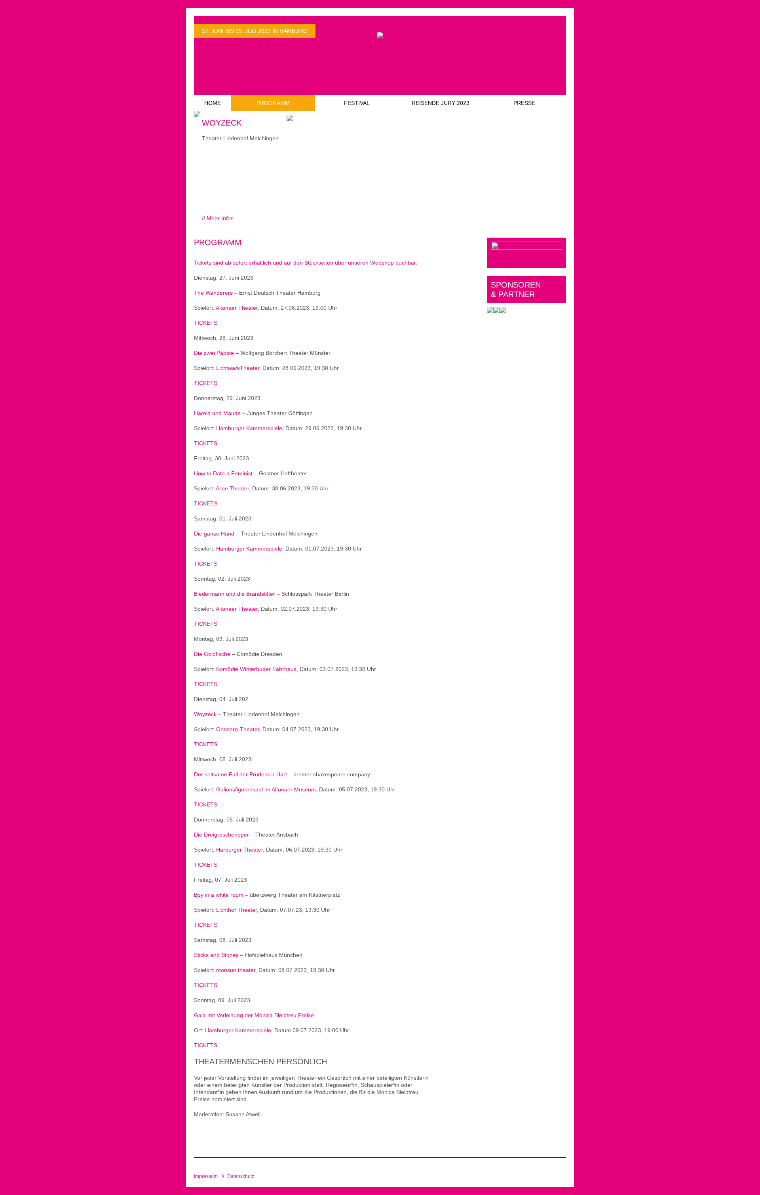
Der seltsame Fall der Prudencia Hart (240, 774)
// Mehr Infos (218, 218)
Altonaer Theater (237, 308)
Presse (524, 103)
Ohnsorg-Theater (237, 729)
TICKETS (205, 323)
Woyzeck (205, 714)
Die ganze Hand (214, 533)
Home (212, 103)
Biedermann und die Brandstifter (234, 594)
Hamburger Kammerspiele (249, 428)
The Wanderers (213, 293)
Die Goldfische (212, 654)
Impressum (206, 1176)
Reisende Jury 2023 (440, 103)
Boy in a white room (218, 895)
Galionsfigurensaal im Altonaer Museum (266, 789)
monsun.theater (235, 970)
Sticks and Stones (216, 955)
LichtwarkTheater (237, 368)
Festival (357, 103)
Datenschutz (240, 1176)
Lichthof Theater (236, 910)
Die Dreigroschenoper (221, 834)
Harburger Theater (239, 849)
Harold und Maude (217, 413)
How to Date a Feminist (223, 473)
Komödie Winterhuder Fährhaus (256, 669)
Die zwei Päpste (214, 353)
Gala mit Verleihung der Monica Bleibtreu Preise (254, 1015)
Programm (273, 103)
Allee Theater (232, 488)
